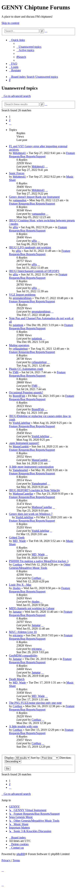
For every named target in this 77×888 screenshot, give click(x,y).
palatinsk (18, 325)
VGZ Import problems (22, 294)
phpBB (20, 854)
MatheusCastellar (23, 493)
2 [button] (9, 120)
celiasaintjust (20, 348)
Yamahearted (20, 470)
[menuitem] (28, 46)
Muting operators (19, 345)
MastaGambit (21, 446)
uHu (15, 227)
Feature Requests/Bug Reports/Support (42, 154)
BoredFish (19, 395)
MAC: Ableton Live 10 (23, 632)
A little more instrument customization (31, 466)
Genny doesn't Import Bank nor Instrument (34, 196)
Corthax (17, 564)
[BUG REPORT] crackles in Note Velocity (34, 490)
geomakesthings (22, 298)
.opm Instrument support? (24, 443)
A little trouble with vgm (23, 726)
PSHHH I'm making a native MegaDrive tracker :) (38, 561)
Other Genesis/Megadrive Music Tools (39, 566)
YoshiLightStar (21, 422)
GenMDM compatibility (23, 655)
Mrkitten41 (19, 153)
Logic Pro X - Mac (20, 584)
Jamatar (17, 611)
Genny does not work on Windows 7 (31, 513)
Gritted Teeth (16, 537)
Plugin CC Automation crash (26, 368)
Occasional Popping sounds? (26, 392)
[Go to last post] (46, 166)
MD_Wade (19, 540)
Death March (16, 679)
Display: (9, 757)
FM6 (16, 372)
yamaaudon (19, 200)
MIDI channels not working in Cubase (31, 608)
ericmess (18, 635)
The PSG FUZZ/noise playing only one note (35, 702)
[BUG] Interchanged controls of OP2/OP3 (34, 271)
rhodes (17, 588)
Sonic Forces (16, 173)
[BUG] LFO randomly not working (30, 247)
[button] (10, 123)
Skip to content (10, 23)
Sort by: (36, 757)
